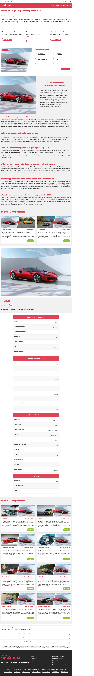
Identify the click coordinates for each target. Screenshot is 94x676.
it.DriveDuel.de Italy (17, 671)
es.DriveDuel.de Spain (35, 669)
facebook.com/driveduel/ (58, 656)
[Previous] (2, 270)
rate (11, 16)
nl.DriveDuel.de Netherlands (53, 669)
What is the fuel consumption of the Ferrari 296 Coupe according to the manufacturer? (23, 638)
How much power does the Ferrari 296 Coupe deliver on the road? (18, 634)
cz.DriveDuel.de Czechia (8, 671)
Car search (7, 1)
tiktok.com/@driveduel (58, 662)
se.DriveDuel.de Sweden (26, 671)
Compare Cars (65, 5)
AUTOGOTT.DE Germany (55, 671)
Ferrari (12, 1)
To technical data (33, 41)
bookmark (66, 69)
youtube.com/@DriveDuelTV (59, 664)
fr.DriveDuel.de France (26, 669)
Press (32, 660)
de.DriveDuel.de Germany (16, 669)
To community (8, 39)
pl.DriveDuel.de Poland (64, 669)
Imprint (32, 656)
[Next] (70, 270)
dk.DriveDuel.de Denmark (36, 671)
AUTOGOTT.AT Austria (64, 671)
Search (57, 5)
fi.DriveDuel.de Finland (46, 671)
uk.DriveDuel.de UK (44, 669)
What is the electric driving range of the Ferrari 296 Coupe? (16, 641)
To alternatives (56, 39)
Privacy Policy (34, 658)
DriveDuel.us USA (7, 669)
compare (30, 240)
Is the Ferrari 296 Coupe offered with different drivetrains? (16, 627)
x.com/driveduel (56, 660)
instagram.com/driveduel (59, 658)
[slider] (4, 16)
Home (2, 1)
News (52, 5)
